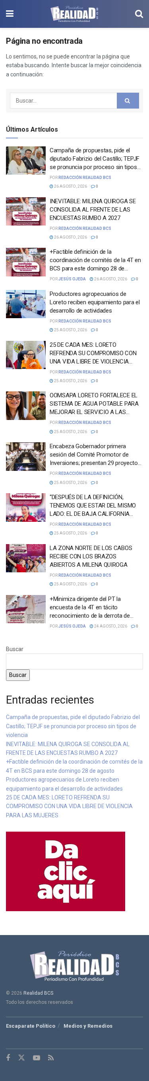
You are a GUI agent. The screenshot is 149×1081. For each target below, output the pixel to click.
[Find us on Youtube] (36, 1058)
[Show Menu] (10, 14)
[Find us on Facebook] (8, 1058)
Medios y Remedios (88, 1026)
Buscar (14, 649)
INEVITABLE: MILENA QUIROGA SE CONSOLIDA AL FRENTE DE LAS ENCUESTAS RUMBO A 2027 (92, 210)
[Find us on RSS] (51, 1058)
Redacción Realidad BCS (84, 177)
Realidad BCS (38, 993)
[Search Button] (139, 14)
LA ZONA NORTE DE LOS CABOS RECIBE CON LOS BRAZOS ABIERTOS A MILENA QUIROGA (91, 556)
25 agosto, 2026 (70, 330)
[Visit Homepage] (74, 14)
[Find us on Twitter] (21, 1058)
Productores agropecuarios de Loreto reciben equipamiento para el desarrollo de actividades (95, 302)
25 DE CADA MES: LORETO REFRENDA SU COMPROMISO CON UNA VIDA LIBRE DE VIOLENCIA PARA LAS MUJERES (69, 806)
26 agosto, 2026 (70, 186)
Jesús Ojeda (72, 279)
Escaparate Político (30, 1026)
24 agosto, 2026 (110, 626)
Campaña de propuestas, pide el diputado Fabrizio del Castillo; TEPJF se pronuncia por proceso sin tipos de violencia (73, 726)
